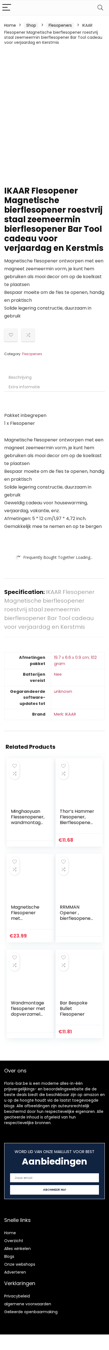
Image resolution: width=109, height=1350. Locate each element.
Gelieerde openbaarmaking (31, 1312)
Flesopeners (60, 25)
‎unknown (63, 691)
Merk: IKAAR (65, 714)
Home (10, 25)
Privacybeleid (17, 1296)
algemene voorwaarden (27, 1304)
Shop (31, 25)
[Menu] (6, 7)
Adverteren (15, 1272)
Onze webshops (19, 1264)
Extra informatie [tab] (24, 387)
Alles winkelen (17, 1248)
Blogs (9, 1256)
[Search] (100, 7)
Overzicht (13, 1241)
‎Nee (58, 674)
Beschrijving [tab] (20, 377)
